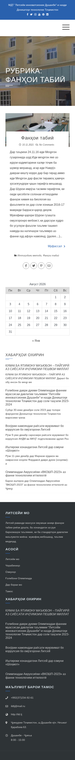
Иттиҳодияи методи (29, 255)
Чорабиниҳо (12, 565)
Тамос (9, 591)
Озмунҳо (10, 571)
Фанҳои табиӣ (37, 138)
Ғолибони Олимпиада (18, 578)
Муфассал (55, 246)
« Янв (36, 340)
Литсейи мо (12, 559)
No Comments (46, 144)
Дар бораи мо (13, 584)
